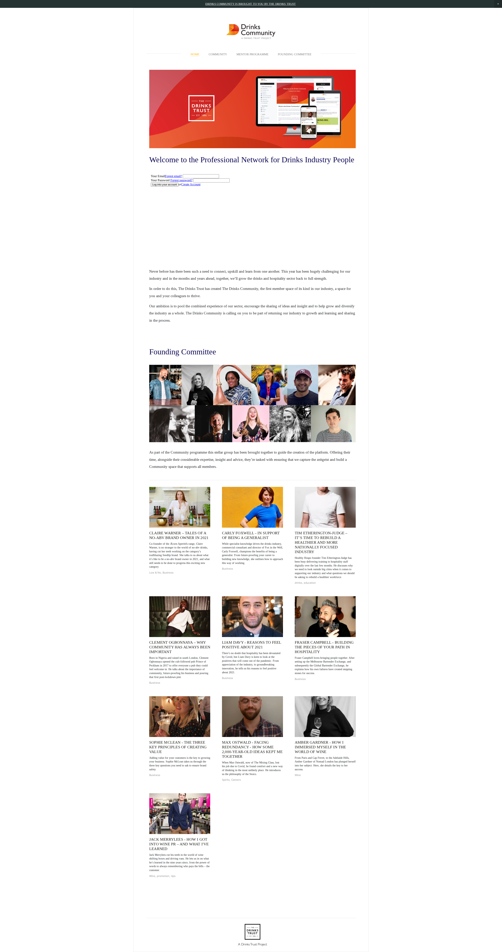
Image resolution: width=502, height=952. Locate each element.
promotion (163, 876)
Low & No (155, 572)
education (310, 582)
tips (173, 876)
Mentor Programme (252, 54)
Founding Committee (294, 54)
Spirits (226, 779)
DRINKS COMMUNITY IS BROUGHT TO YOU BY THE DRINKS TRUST (250, 3)
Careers (236, 779)
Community (218, 54)
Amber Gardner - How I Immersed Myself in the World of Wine (320, 747)
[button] (498, 4)
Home (195, 54)
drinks (298, 582)
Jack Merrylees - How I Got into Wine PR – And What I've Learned (179, 844)
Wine (298, 775)
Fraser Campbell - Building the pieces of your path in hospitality (324, 647)
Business (168, 572)
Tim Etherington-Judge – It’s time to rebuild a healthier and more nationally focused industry (321, 542)
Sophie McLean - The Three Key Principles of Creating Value (177, 747)
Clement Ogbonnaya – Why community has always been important (179, 647)
